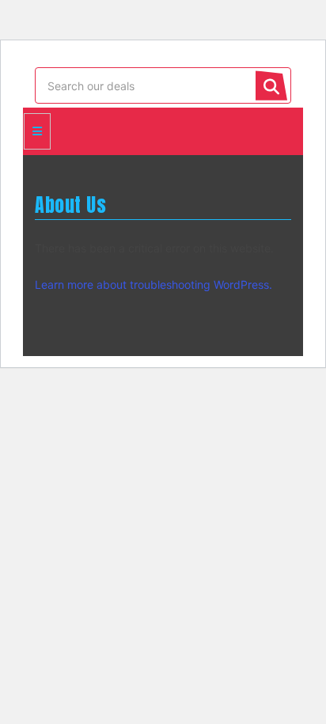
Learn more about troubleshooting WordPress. (153, 284)
